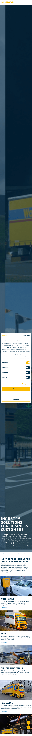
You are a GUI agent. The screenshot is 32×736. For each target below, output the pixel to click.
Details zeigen (23, 383)
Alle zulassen (16, 388)
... (1, 554)
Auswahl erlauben (16, 394)
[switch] (28, 367)
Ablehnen (16, 399)
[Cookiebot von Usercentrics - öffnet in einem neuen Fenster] (23, 335)
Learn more (4, 607)
